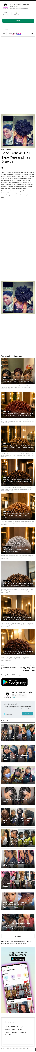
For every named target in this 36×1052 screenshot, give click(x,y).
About (7, 1027)
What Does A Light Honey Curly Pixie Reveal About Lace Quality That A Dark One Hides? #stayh (16, 515)
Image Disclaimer (10, 1035)
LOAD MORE (18, 936)
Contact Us (23, 1032)
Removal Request (10, 1029)
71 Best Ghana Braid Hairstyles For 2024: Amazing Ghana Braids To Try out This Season (16, 926)
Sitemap (20, 1029)
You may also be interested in (12, 356)
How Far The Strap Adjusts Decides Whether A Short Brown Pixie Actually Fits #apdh (17, 618)
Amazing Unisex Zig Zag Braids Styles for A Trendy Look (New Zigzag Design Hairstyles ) (17, 905)
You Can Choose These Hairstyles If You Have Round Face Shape (27, 668)
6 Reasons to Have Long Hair (8, 668)
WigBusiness (6, 377)
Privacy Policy (21, 1027)
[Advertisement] (18, 57)
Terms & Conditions (11, 1032)
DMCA (13, 1027)
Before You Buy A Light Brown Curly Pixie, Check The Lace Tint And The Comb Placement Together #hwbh (18, 447)
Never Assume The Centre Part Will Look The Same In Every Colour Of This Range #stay (16, 380)
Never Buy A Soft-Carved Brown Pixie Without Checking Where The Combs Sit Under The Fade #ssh (17, 481)
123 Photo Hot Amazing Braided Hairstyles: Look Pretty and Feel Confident (15, 757)
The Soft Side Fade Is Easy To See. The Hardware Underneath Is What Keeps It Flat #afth (18, 652)
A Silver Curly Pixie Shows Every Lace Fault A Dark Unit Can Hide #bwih (16, 550)
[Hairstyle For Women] (13, 35)
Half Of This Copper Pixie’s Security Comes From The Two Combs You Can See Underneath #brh (18, 414)
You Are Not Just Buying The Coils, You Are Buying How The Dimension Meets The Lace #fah (18, 584)
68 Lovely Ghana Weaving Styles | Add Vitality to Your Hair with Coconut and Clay (17, 820)
